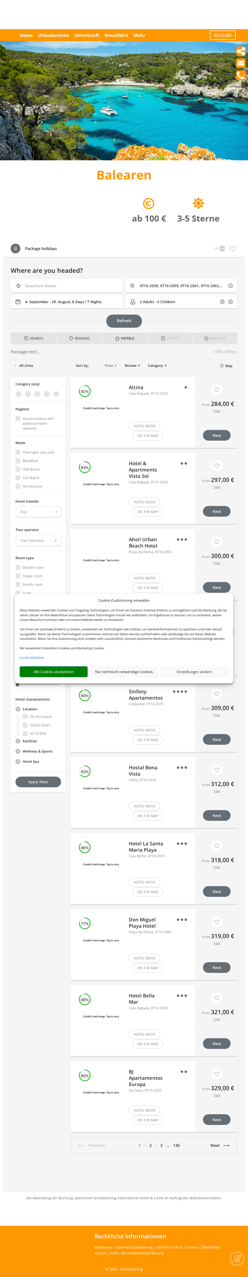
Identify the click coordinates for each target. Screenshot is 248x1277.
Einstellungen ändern (194, 671)
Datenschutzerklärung (135, 1247)
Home (26, 35)
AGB (114, 1253)
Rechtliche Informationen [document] (130, 1236)
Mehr (139, 35)
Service (192, 1247)
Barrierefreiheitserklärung (142, 1253)
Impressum (103, 1247)
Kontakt (223, 35)
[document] (124, 176)
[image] (124, 159)
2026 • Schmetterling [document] (125, 1269)
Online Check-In (170, 1247)
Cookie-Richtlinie (32, 657)
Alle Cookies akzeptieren (53, 671)
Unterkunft (86, 35)
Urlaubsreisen (53, 35)
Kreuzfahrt (116, 35)
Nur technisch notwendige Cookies (124, 671)
